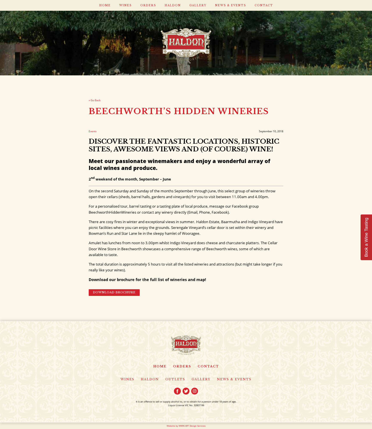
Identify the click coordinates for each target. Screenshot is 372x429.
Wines (125, 5)
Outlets (175, 379)
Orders (148, 5)
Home (105, 5)
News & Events (230, 5)
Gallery (197, 5)
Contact (264, 5)
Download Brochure (114, 292)
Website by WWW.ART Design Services (186, 425)
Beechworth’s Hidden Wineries (179, 111)
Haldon (173, 5)
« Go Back (95, 100)
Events (93, 131)
